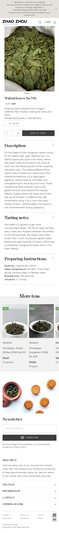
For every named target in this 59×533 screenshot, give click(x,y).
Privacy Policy (19, 447)
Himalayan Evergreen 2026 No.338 (38, 352)
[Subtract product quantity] (7, 133)
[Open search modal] (40, 22)
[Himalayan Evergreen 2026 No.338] (41, 321)
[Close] (56, 9)
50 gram (14, 123)
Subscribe (32, 437)
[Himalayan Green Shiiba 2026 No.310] (15, 321)
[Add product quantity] (18, 133)
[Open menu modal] (54, 22)
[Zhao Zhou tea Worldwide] (15, 22)
